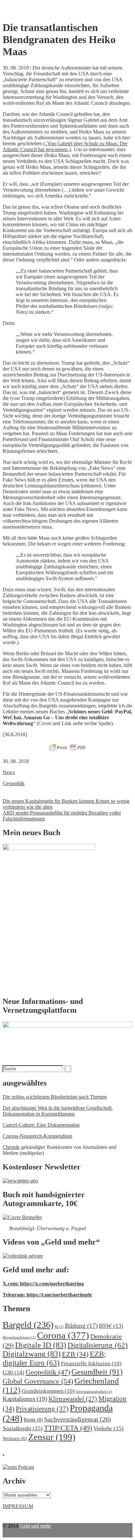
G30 (13, 1372)
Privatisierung (42, 1409)
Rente (33, 1419)
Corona (63, 1335)
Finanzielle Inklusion (91, 1363)
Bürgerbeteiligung (19, 1337)
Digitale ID (40, 1345)
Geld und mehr (35, 1526)
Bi (59, 1326)
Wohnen (15, 1438)
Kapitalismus (25, 1398)
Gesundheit (97, 1371)
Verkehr (108, 1428)
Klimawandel (72, 1398)
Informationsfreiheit (94, 1391)
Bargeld (28, 1325)
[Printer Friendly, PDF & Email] (67, 748)
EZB (75, 1354)
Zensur (51, 1437)
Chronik (11, 1147)
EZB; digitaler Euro (54, 1358)
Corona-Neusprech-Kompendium (37, 1136)
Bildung (81, 1325)
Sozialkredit (23, 1428)
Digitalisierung (98, 1345)
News (9, 772)
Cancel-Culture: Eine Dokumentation (41, 1125)
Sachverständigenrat (77, 1419)
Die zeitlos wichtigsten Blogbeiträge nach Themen (55, 1097)
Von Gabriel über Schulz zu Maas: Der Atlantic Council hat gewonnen (65, 146)
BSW (111, 1326)
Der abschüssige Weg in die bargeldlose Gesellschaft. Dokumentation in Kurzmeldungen (58, 1111)
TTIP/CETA (68, 1428)
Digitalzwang (32, 1354)
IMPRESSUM (18, 1506)
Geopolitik (14, 783)
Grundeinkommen (48, 1391)
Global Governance (38, 1381)
